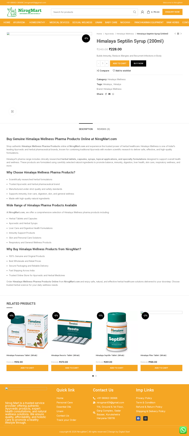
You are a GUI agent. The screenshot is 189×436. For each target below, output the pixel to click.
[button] (27, 368)
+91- (14, 2)
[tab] (86, 127)
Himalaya (107, 84)
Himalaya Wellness (126, 33)
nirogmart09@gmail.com (35, 2)
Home (100, 33)
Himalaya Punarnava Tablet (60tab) (21, 355)
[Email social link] (109, 94)
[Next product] (181, 33)
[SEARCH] (134, 12)
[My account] (142, 12)
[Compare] (46, 315)
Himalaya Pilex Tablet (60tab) (153, 355)
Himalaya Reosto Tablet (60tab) (65, 355)
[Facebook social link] (105, 94)
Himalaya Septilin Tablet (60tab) (110, 355)
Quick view (46, 322)
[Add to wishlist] (46, 329)
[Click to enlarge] (12, 111)
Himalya (117, 84)
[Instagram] (145, 418)
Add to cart (119, 63)
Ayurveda (109, 33)
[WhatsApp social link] (113, 94)
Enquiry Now (172, 12)
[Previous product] (175, 33)
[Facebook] (138, 418)
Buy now (138, 63)
